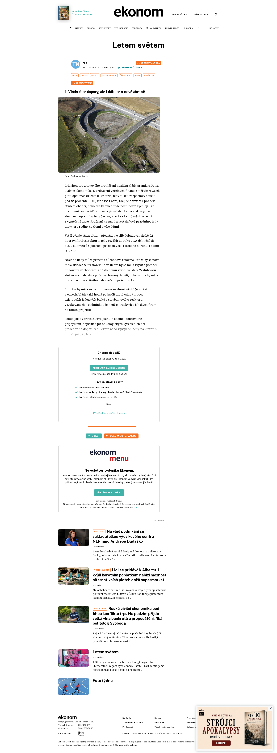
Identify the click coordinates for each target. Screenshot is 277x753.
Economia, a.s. (87, 722)
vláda (74, 75)
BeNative (214, 28)
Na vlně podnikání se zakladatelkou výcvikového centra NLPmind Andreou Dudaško (123, 536)
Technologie (121, 28)
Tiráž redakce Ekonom (132, 722)
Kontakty (126, 718)
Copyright (63, 722)
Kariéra (158, 718)
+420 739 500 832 (175, 733)
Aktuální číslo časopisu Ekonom (82, 13)
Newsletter (160, 722)
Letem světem (106, 652)
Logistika (188, 28)
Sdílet (96, 436)
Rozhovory (105, 28)
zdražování (149, 75)
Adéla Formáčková (156, 733)
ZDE (135, 507)
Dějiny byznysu (153, 28)
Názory (79, 28)
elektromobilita (109, 75)
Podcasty (137, 28)
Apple (137, 75)
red (85, 62)
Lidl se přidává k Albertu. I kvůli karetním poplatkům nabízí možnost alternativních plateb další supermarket (129, 575)
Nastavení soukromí (196, 722)
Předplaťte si (179, 14)
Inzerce (125, 733)
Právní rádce (172, 28)
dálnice (84, 75)
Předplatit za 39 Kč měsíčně (109, 368)
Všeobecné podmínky (165, 727)
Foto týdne (103, 680)
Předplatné (127, 727)
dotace (94, 75)
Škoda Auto (125, 75)
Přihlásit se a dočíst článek (109, 413)
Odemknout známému (123, 436)
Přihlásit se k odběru (109, 492)
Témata (91, 28)
